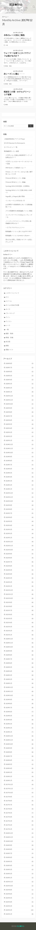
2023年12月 (19, 493)
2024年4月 (19, 477)
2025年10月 (19, 404)
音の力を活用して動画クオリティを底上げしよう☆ (19, 241)
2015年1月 (19, 914)
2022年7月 (19, 562)
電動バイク (9, 350)
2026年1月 (19, 392)
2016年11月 (19, 837)
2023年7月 (19, 513)
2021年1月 (19, 635)
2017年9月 (19, 797)
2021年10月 (19, 598)
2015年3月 (19, 906)
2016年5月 (19, 861)
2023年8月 (19, 509)
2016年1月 (19, 878)
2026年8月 (19, 363)
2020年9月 (19, 651)
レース (8, 325)
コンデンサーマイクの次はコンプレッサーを (19, 216)
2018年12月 (19, 736)
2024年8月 (19, 461)
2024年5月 (19, 473)
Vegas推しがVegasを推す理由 (15, 196)
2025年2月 (19, 436)
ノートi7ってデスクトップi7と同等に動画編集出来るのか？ (18, 222)
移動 (6, 104)
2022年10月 (19, 550)
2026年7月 (19, 367)
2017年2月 (19, 825)
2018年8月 (19, 752)
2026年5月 (19, 376)
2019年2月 (19, 728)
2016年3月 (19, 869)
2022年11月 (19, 546)
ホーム (4, 17)
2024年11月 (19, 448)
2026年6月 (19, 372)
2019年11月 (19, 691)
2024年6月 (19, 469)
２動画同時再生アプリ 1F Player (14, 139)
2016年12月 (19, 833)
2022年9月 (19, 554)
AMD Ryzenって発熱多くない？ (16, 168)
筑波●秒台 (20, 926)
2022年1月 (19, 586)
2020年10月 (19, 647)
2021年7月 (19, 610)
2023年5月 (19, 521)
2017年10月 (19, 793)
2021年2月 (19, 631)
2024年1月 (19, 489)
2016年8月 (19, 849)
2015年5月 (19, 898)
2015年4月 (19, 902)
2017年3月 (19, 821)
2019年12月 (19, 687)
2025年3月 (19, 432)
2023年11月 (19, 497)
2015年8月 (19, 890)
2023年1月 (19, 538)
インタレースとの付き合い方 (15, 200)
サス (7, 297)
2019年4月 (19, 720)
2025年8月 (19, 412)
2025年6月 (19, 420)
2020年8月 (19, 655)
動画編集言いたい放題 (11, 151)
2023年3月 (19, 529)
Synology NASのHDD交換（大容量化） (18, 186)
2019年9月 (19, 699)
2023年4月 (19, 525)
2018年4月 (19, 768)
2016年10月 (19, 841)
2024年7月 (19, 465)
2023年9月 (19, 505)
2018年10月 (19, 744)
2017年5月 (19, 813)
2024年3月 (19, 481)
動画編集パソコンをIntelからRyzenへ (18, 235)
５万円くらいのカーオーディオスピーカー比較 (19, 163)
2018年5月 (19, 764)
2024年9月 (19, 457)
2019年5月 (19, 716)
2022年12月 (19, 542)
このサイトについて (12, 293)
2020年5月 (19, 667)
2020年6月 (19, 663)
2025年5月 (19, 424)
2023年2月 (19, 533)
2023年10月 (19, 501)
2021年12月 (19, 590)
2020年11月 (19, 643)
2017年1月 (19, 829)
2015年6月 (19, 894)
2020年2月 (19, 679)
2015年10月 (19, 886)
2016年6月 (19, 857)
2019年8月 (19, 704)
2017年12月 (19, 784)
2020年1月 (19, 683)
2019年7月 (19, 708)
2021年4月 (19, 622)
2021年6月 (19, 614)
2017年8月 (19, 801)
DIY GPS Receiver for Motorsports (14, 143)
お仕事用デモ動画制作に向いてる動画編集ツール (19, 206)
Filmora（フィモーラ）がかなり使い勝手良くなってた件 (19, 173)
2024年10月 (19, 453)
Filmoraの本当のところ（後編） (16, 182)
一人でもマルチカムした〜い (15, 227)
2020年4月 (19, 671)
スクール (9, 301)
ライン (8, 317)
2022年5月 (19, 570)
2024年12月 (19, 444)
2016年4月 (19, 865)
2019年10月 (19, 695)
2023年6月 (19, 517)
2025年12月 (19, 396)
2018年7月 (19, 756)
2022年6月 (19, 566)
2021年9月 (19, 602)
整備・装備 (8, 66)
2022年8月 (19, 558)
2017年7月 (19, 805)
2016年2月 (19, 874)
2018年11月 (19, 740)
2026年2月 (19, 388)
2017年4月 (19, 817)
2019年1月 (19, 732)
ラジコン (9, 321)
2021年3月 (19, 627)
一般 (6, 45)
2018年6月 (19, 760)
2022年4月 (19, 574)
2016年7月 (19, 853)
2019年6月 (19, 712)
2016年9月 (19, 845)
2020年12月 (19, 639)
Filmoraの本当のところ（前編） (16, 178)
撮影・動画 (9, 333)
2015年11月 (19, 882)
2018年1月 (19, 780)
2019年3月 (19, 724)
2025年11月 (19, 400)
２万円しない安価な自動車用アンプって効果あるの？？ (19, 156)
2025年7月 (19, 416)
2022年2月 (19, 582)
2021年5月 (19, 618)
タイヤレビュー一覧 (10, 147)
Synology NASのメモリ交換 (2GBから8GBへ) (19, 191)
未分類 (8, 342)
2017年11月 (19, 789)
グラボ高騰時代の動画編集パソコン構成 (19, 211)
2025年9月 (19, 408)
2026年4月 (19, 380)
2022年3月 (19, 578)
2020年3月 (19, 675)
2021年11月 (19, 594)
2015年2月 (19, 910)
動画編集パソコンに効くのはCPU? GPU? (19, 231)
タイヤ (8, 309)
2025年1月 (19, 440)
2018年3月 (19, 772)
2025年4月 (19, 428)
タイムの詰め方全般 (12, 305)
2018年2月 (19, 776)
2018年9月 (19, 748)
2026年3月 (19, 384)
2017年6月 (19, 809)
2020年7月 (19, 659)
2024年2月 (19, 485)
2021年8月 (19, 606)
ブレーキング (10, 313)
